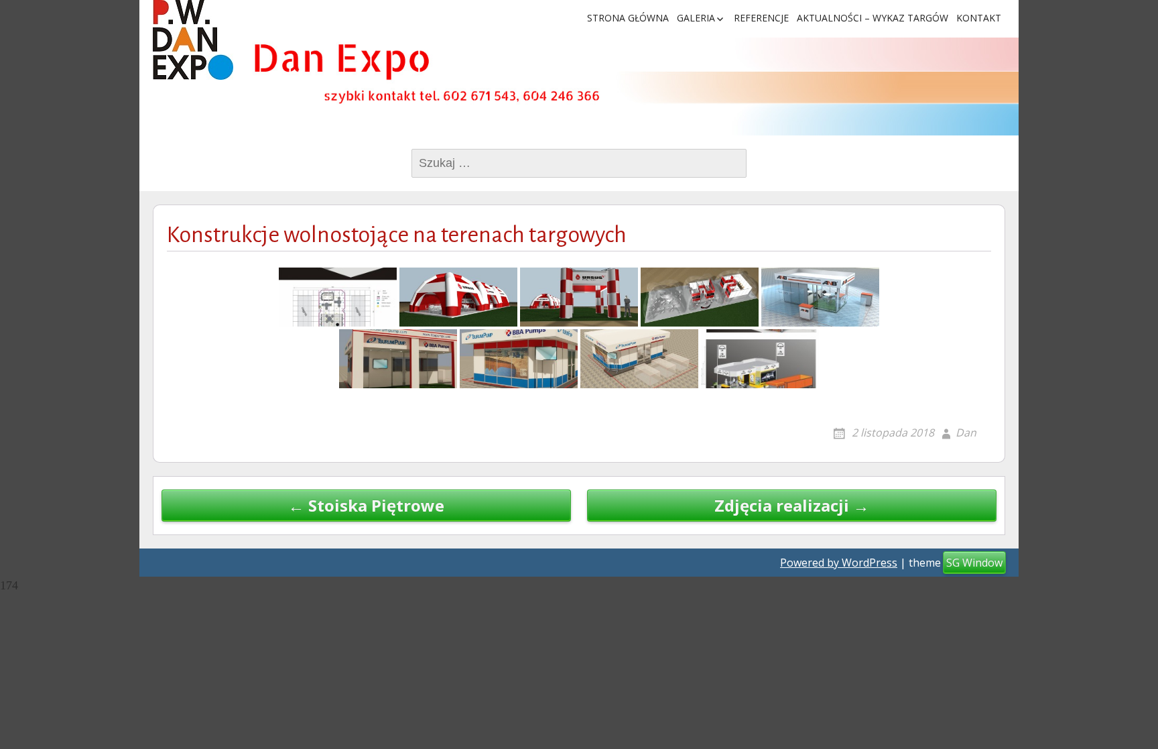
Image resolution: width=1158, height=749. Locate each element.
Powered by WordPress (838, 562)
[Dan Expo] (193, 40)
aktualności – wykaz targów (872, 17)
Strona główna (628, 17)
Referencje (761, 17)
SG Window (974, 562)
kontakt (978, 17)
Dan (966, 432)
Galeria (696, 17)
